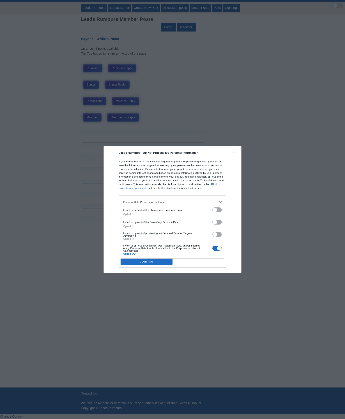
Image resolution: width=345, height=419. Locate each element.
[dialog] (172, 209)
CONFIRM (146, 261)
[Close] (234, 153)
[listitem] (172, 202)
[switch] (217, 209)
